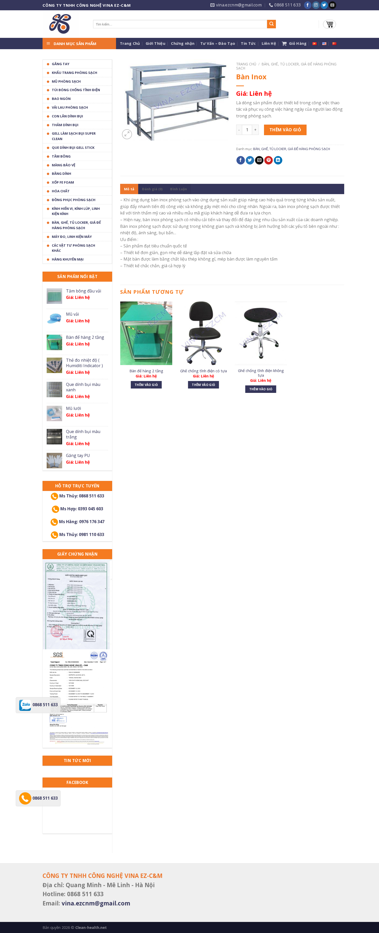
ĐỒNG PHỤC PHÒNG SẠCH (73, 199)
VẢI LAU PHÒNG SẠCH (70, 107)
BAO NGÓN (61, 98)
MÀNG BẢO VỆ (63, 165)
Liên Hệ (269, 43)
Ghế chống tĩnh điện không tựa (261, 373)
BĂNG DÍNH (61, 173)
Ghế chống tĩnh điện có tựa (203, 371)
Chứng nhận (182, 43)
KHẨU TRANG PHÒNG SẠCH (74, 72)
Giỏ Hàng (297, 43)
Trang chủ (246, 64)
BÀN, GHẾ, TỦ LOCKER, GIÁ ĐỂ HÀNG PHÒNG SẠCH (76, 225)
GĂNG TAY (60, 64)
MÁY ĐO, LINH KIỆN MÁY (72, 236)
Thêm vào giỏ (285, 130)
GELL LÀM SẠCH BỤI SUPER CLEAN (74, 136)
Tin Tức (248, 43)
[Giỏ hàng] (329, 24)
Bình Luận (178, 189)
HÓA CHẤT (61, 191)
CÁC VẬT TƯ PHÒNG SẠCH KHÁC (73, 248)
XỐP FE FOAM (63, 182)
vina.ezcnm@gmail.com (96, 903)
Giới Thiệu (155, 43)
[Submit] (271, 24)
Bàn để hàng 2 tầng (146, 371)
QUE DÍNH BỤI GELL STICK (73, 147)
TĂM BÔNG (61, 156)
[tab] (129, 189)
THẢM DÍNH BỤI (65, 125)
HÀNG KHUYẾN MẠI (68, 259)
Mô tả (129, 189)
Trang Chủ (130, 43)
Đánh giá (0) (152, 189)
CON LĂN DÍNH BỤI (67, 116)
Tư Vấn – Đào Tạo (217, 43)
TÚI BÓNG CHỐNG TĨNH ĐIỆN (76, 90)
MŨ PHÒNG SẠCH (66, 81)
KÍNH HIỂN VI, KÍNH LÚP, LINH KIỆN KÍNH (76, 211)
